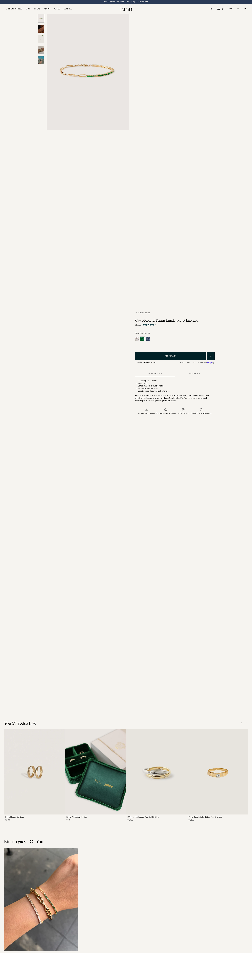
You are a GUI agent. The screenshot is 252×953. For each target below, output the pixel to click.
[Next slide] (246, 723)
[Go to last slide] (242, 723)
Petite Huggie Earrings (14, 817)
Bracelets (146, 313)
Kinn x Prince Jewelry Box (76, 817)
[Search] (211, 9)
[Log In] (238, 9)
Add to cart (170, 356)
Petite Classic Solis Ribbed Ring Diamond (205, 817)
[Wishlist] (230, 9)
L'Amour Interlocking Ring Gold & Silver (143, 817)
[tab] (155, 374)
